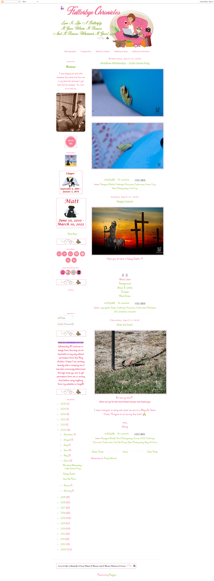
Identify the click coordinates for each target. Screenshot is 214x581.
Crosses (125, 292)
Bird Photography (124, 438)
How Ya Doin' (125, 324)
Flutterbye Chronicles (125, 184)
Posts (62, 318)
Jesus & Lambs (124, 287)
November (69, 434)
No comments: (124, 179)
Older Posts (152, 451)
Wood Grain (125, 296)
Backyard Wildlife (107, 184)
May (66, 455)
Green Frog (150, 184)
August (67, 439)
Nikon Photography (120, 188)
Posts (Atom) (110, 458)
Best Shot (72, 234)
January (68, 490)
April (67, 460)
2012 (63, 534)
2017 (63, 507)
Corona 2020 (139, 438)
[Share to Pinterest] (144, 180)
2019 (63, 497)
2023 (64, 414)
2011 (63, 539)
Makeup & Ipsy (121, 51)
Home (125, 451)
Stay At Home (151, 442)
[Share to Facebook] (142, 180)
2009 (64, 549)
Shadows (70, 66)
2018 (63, 502)
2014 (63, 523)
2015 (63, 518)
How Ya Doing (120, 442)
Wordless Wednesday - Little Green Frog (124, 63)
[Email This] (136, 180)
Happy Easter (125, 201)
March (67, 485)
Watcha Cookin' (103, 51)
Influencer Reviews (141, 51)
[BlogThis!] (138, 180)
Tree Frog (133, 188)
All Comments (67, 324)
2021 (63, 424)
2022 (64, 419)
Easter (113, 307)
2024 (63, 409)
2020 (64, 430)
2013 (63, 528)
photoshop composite (127, 311)
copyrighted (105, 307)
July (66, 445)
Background (125, 283)
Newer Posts (97, 451)
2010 (63, 544)
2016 (63, 512)
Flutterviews (140, 184)
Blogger (112, 574)
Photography (70, 51)
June (66, 450)
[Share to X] (140, 180)
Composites (85, 51)
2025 (64, 403)
